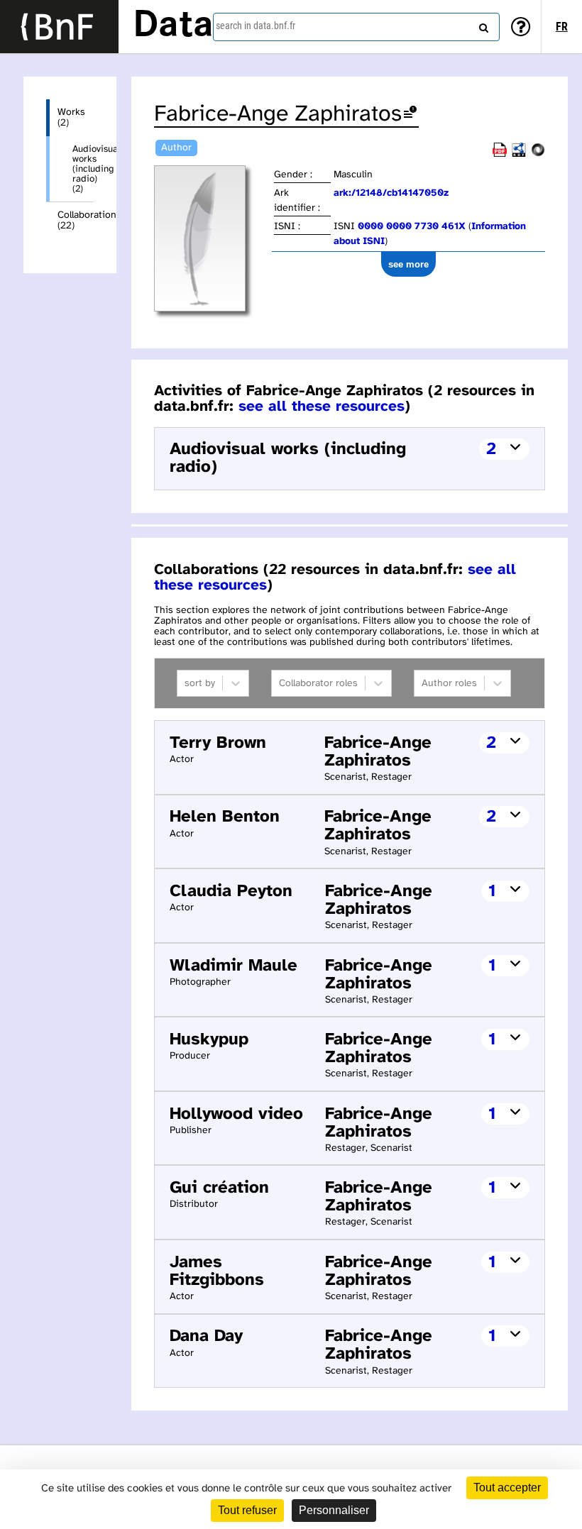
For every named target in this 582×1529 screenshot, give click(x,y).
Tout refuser (247, 1510)
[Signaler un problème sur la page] (410, 114)
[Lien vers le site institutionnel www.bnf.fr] (59, 26)
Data (173, 26)
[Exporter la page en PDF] (500, 154)
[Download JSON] (538, 154)
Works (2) (71, 117)
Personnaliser (334, 1510)
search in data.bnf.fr (255, 25)
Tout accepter (507, 1487)
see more (408, 264)
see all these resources (321, 406)
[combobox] (356, 27)
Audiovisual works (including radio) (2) (83, 169)
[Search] (482, 25)
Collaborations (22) (75, 220)
